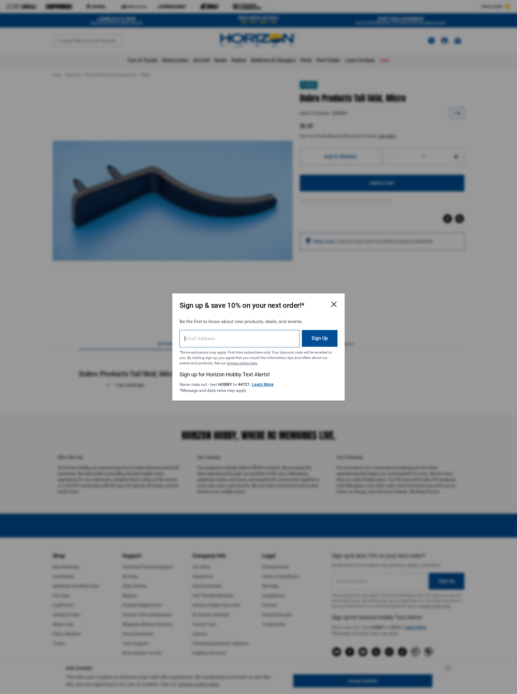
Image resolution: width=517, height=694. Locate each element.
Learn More (263, 384)
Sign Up (319, 338)
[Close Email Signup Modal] (333, 304)
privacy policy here (242, 363)
